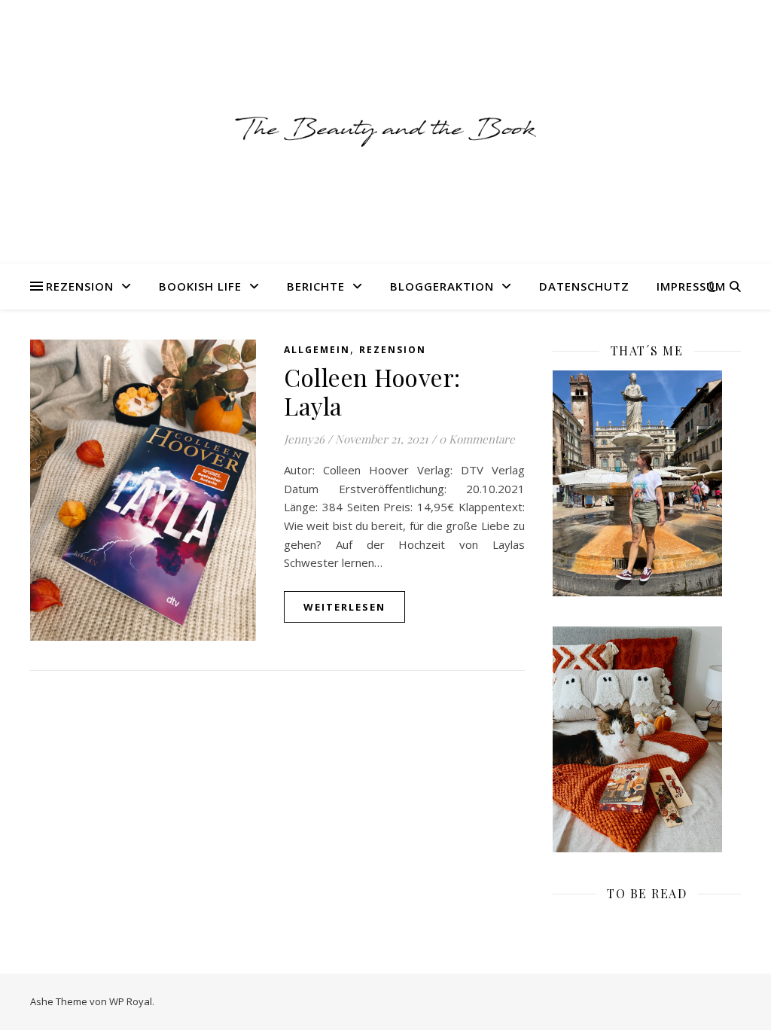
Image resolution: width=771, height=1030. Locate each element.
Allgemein (317, 349)
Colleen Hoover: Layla (372, 391)
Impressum (691, 286)
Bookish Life (200, 286)
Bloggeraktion (442, 286)
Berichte (316, 286)
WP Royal (130, 1001)
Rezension (80, 286)
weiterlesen (344, 607)
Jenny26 (304, 438)
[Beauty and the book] (385, 131)
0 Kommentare (477, 438)
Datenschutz (584, 286)
